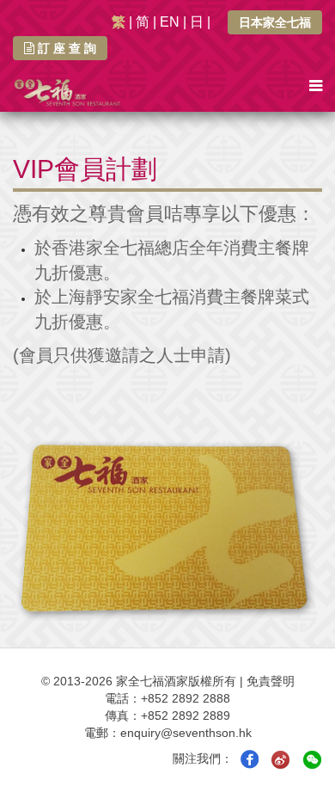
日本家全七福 (275, 22)
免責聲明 (271, 681)
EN (170, 22)
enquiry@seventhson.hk (186, 733)
